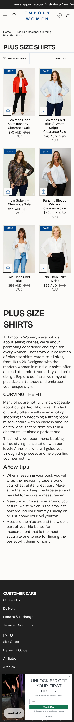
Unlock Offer (48, 707)
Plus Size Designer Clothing (33, 32)
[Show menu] (5, 15)
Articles (9, 667)
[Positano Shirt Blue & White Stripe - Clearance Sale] (55, 92)
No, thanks (48, 716)
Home (7, 32)
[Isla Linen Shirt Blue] (19, 249)
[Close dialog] (69, 676)
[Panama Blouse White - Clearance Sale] (55, 172)
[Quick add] (8, 111)
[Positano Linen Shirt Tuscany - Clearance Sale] (19, 92)
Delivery (9, 608)
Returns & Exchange (18, 617)
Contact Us (11, 600)
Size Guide (11, 642)
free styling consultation (26, 443)
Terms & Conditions (18, 625)
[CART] (68, 15)
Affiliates (9, 658)
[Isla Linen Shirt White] (55, 249)
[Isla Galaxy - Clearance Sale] (19, 172)
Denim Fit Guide (15, 650)
